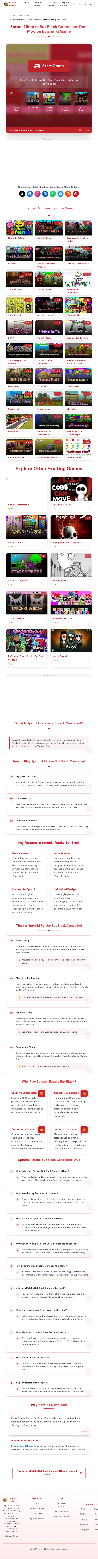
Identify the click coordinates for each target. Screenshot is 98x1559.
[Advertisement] (49, 158)
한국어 (84, 1519)
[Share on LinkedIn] (45, 194)
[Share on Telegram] (60, 194)
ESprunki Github (11, 1536)
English (84, 1509)
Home (27, 2)
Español (84, 1524)
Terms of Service (61, 1516)
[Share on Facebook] (30, 194)
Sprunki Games (51, 4)
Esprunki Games (24, 16)
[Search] (73, 4)
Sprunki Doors (26, 1446)
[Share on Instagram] (37, 194)
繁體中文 (84, 1514)
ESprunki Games (38, 4)
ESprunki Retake (65, 4)
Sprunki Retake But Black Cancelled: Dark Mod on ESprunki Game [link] (39, 19)
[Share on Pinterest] (76, 194)
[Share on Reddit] (68, 194)
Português (84, 1529)
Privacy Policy (61, 1511)
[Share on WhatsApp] (53, 194)
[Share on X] (22, 194)
